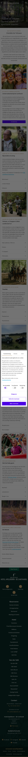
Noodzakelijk (6, 385)
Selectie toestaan (14, 399)
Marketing (22, 385)
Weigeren (14, 394)
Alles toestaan (14, 403)
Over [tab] (22, 353)
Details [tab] (15, 353)
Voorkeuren (15, 385)
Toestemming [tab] (7, 353)
